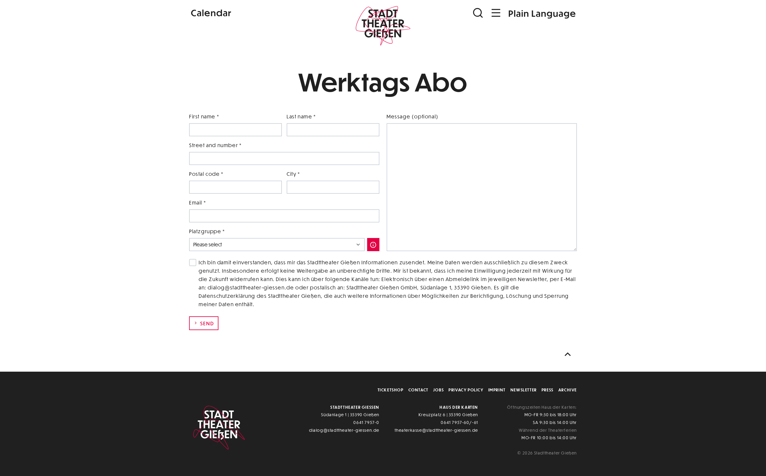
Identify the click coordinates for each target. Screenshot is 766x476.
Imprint (497, 389)
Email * (197, 202)
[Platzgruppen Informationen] (373, 244)
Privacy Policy (466, 389)
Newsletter (523, 389)
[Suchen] (479, 13)
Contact (418, 389)
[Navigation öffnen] (496, 13)
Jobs (438, 389)
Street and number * (215, 145)
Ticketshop (391, 389)
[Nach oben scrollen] (569, 354)
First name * (204, 116)
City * (293, 174)
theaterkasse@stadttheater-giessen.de (436, 430)
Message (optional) (413, 116)
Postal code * (206, 174)
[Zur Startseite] (383, 25)
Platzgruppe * (207, 231)
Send (206, 323)
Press (548, 389)
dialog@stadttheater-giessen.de (344, 430)
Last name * (301, 116)
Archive (567, 389)
